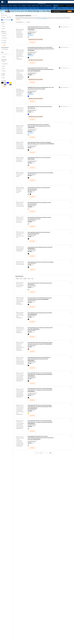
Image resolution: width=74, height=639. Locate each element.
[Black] (2, 82)
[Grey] (5, 84)
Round (3, 75)
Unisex (4, 26)
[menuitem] (55, 8)
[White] (8, 84)
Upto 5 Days (4, 40)
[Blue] (8, 82)
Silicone (4, 68)
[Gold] (10, 82)
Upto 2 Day (4, 35)
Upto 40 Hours (5, 33)
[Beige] (2, 84)
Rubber (4, 61)
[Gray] (10, 84)
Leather (4, 66)
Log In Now (69, 11)
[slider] (2, 20)
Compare (28, 22)
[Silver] (5, 82)
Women (4, 28)
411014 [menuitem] (55, 7)
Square (4, 77)
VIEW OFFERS (32, 42)
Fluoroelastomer (5, 63)
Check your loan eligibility (42, 18)
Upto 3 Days (4, 42)
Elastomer (4, 70)
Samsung (4, 56)
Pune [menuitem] (54, 8)
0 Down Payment (5, 49)
